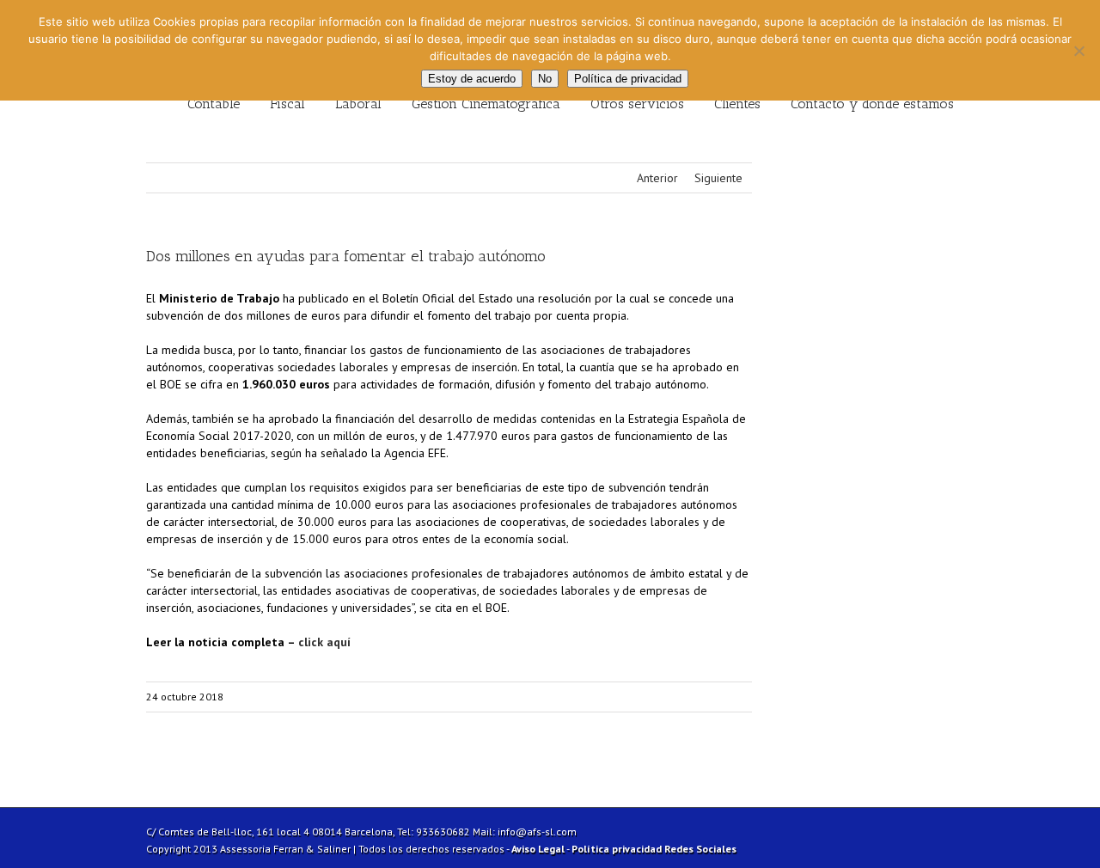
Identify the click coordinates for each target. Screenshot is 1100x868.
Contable (213, 103)
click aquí (326, 642)
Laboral (358, 103)
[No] (1078, 50)
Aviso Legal (538, 848)
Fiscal (287, 103)
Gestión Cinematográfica (486, 103)
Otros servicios (637, 103)
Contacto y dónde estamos (872, 103)
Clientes (737, 103)
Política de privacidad (627, 78)
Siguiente (718, 178)
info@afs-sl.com (537, 831)
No (545, 78)
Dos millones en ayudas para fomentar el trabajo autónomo (346, 256)
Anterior (657, 178)
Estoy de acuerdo (472, 78)
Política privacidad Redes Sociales (653, 848)
